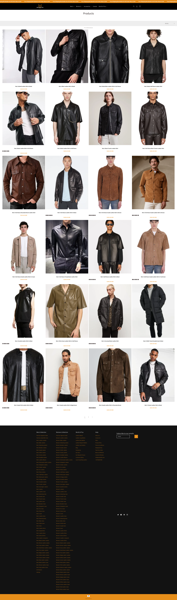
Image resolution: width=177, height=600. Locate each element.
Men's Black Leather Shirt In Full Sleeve (23, 148)
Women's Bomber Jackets (62, 445)
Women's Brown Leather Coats (63, 574)
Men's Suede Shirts (41, 530)
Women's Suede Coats (61, 496)
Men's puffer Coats (41, 501)
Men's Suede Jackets (41, 450)
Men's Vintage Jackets (41, 479)
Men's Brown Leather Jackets (43, 543)
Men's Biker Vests (40, 521)
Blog (77, 447)
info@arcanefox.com (100, 457)
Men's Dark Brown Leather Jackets (44, 547)
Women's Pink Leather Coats (62, 579)
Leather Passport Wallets (81, 442)
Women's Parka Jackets (61, 469)
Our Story (78, 452)
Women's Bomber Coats (61, 503)
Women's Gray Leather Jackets (63, 547)
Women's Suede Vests (61, 525)
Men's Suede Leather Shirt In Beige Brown (67, 405)
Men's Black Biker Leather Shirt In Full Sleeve (110, 86)
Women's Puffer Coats (61, 501)
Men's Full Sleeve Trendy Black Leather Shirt (67, 277)
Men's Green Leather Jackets (43, 557)
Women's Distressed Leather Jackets (64, 459)
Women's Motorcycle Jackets (62, 474)
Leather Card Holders (80, 445)
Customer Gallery (80, 457)
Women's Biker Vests (60, 521)
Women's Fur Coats (60, 508)
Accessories (78, 450)
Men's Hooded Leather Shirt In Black (23, 341)
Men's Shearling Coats (41, 494)
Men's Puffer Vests (41, 523)
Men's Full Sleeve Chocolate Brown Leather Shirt (23, 212)
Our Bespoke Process (80, 455)
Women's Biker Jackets (61, 440)
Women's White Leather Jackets (63, 557)
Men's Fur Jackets (40, 469)
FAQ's (96, 440)
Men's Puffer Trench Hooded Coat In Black (153, 341)
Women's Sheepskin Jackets (62, 462)
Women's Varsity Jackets (61, 452)
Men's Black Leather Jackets (43, 540)
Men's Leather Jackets (41, 440)
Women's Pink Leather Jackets (63, 565)
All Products (39, 569)
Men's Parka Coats (41, 511)
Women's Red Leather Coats (62, 587)
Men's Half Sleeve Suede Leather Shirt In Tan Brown (153, 277)
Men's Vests (39, 525)
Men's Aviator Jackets (41, 467)
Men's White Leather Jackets (43, 555)
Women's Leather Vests (61, 516)
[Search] (133, 6)
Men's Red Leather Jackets (42, 560)
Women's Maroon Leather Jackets (63, 567)
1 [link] (84, 417)
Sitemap (38, 572)
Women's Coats (59, 513)
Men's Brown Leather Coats (43, 565)
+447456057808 (98, 459)
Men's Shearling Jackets (42, 445)
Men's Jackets (40, 489)
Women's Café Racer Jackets (62, 472)
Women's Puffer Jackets (61, 450)
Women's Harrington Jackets (62, 484)
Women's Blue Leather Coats (62, 589)
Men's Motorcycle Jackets (42, 477)
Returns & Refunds (99, 452)
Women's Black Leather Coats (62, 572)
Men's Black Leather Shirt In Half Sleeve (66, 148)
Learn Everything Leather (81, 459)
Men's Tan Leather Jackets (42, 550)
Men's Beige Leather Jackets (43, 552)
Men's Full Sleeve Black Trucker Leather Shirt (153, 148)
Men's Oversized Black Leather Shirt (110, 341)
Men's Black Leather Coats (42, 562)
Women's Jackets (60, 489)
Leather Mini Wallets (80, 440)
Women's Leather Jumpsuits (62, 538)
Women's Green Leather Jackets (63, 560)
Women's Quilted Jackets (61, 486)
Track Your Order (99, 450)
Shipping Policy (98, 447)
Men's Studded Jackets (42, 457)
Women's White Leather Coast (63, 582)
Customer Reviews (99, 455)
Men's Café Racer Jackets (42, 474)
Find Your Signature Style (42, 435)
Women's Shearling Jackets (62, 442)
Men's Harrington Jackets (42, 486)
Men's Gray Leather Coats (42, 567)
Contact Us (97, 438)
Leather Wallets (79, 435)
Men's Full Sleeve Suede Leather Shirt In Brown (110, 212)
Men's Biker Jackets (41, 442)
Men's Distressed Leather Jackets (44, 462)
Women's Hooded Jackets (62, 479)
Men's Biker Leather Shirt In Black (67, 86)
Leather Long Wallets (80, 438)
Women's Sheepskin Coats (62, 506)
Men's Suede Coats (41, 496)
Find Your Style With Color (42, 438)
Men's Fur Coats (40, 508)
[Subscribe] (136, 436)
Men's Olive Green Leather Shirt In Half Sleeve (67, 341)
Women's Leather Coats (61, 491)
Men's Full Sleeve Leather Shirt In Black (67, 212)
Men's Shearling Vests (41, 518)
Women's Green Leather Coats (63, 584)
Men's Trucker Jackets (41, 484)
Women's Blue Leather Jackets (63, 569)
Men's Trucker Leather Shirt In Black (153, 405)
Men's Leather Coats (41, 491)
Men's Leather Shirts (41, 528)
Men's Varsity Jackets (41, 455)
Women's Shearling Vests (61, 518)
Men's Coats (39, 513)
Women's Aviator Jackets (61, 464)
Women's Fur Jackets (61, 467)
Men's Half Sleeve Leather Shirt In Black (110, 277)
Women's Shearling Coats (62, 494)
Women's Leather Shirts (61, 530)
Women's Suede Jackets (61, 447)
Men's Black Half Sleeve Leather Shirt (153, 86)
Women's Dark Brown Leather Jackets (64, 550)
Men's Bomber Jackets (42, 447)
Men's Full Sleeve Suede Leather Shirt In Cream (24, 277)
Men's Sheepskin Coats (42, 506)
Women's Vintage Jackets (61, 477)
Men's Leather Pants (41, 533)
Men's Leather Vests (41, 516)
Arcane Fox (90, 598)
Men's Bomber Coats (41, 503)
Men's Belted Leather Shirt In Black (23, 86)
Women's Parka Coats (61, 511)
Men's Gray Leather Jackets (43, 545)
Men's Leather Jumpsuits (42, 538)
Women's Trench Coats (61, 499)
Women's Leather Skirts (61, 540)
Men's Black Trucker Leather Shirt (110, 148)
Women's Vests (59, 528)
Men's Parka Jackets (41, 472)
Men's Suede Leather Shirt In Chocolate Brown (110, 405)
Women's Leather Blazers (61, 457)
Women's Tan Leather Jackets (62, 552)
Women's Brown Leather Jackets (63, 545)
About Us (97, 435)
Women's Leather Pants (61, 533)
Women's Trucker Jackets (61, 481)
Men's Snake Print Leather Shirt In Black (23, 405)
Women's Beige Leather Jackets (63, 555)
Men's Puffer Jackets (41, 452)
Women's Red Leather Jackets (63, 562)
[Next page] (92, 417)
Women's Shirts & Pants (61, 535)
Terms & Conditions (99, 445)
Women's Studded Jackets (62, 455)
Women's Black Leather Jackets (63, 543)
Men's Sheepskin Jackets (42, 464)
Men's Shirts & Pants (41, 535)
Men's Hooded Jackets (42, 481)
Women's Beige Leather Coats (62, 577)
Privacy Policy (98, 442)
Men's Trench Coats (41, 499)
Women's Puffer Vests (61, 523)
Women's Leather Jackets (62, 438)
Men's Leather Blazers (41, 459)
